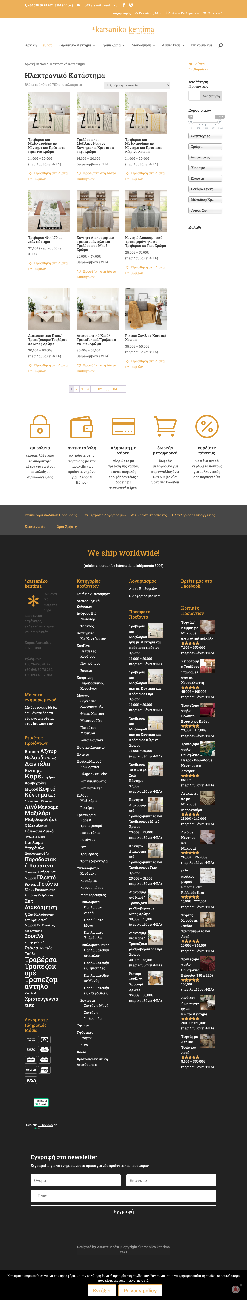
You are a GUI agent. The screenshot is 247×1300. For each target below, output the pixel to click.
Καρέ (33, 775)
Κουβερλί (88, 873)
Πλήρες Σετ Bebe (93, 773)
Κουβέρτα (48, 777)
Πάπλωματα (90, 902)
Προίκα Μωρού (89, 761)
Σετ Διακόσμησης (41, 907)
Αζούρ (48, 751)
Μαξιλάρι (37, 813)
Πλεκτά (83, 754)
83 (108, 389)
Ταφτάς (45, 947)
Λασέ (51, 795)
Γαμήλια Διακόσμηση (93, 594)
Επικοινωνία (201, 45)
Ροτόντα (48, 883)
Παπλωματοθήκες (94, 944)
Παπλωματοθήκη (38, 853)
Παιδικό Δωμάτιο (91, 747)
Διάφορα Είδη (87, 613)
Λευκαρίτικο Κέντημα (38, 801)
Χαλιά (81, 1052)
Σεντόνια (87, 1000)
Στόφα (31, 948)
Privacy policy (140, 1290)
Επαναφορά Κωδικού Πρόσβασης (51, 515)
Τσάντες (87, 626)
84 (115, 389)
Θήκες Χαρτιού (92, 713)
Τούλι (30, 953)
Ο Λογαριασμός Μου (145, 595)
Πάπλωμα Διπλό (39, 831)
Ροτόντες (87, 839)
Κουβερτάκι (89, 766)
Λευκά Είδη (171, 45)
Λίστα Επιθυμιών (143, 588)
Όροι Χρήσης (67, 527)
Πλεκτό (46, 877)
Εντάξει (102, 1290)
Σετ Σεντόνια (33, 931)
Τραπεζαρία (111, 45)
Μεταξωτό (37, 825)
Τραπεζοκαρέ (40, 969)
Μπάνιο (83, 695)
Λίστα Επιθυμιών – (185, 13)
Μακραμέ (48, 807)
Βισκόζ (51, 758)
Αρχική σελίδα (35, 64)
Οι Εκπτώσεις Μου (148, 13)
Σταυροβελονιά (34, 942)
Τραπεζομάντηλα (94, 861)
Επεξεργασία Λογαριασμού (104, 515)
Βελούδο (36, 757)
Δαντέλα (38, 763)
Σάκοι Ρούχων (91, 740)
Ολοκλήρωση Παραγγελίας (193, 515)
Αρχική (31, 45)
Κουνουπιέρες (91, 887)
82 (100, 389)
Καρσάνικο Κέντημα (74, 45)
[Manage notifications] (236, 1289)
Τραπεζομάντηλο (41, 983)
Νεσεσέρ (87, 619)
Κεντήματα (85, 633)
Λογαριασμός (122, 13)
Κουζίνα (83, 645)
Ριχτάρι (31, 884)
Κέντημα (33, 770)
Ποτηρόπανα (90, 663)
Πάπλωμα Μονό (35, 837)
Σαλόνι (82, 795)
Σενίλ (51, 890)
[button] (49, 176)
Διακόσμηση (141, 45)
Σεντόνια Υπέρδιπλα (39, 895)
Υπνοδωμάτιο (88, 868)
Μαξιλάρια (88, 800)
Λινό (31, 806)
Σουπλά (34, 935)
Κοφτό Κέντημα (40, 791)
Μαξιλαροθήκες (41, 822)
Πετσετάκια (90, 832)
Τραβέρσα (41, 959)
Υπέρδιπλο (31, 993)
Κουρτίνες (85, 677)
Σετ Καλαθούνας (41, 914)
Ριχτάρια (87, 807)
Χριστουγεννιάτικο (41, 1002)
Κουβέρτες (88, 880)
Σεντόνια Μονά (96, 1005)
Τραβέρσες (89, 854)
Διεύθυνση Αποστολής (149, 515)
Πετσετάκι (31, 872)
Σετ (83, 847)
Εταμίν (85, 1037)
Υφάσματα (85, 1032)
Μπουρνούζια (91, 720)
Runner (32, 751)
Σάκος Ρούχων (36, 889)
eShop (47, 45)
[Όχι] (241, 1284)
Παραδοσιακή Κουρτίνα (40, 862)
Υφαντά (83, 1025)
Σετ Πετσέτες (46, 925)
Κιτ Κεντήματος (93, 638)
